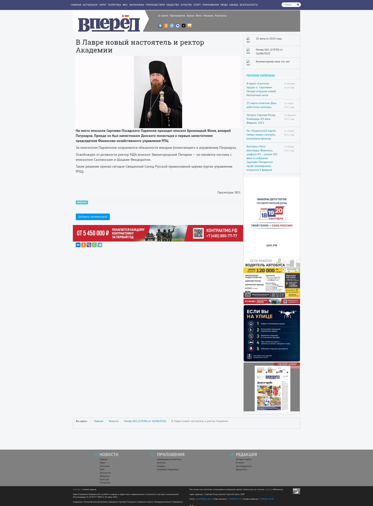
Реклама (209, 15)
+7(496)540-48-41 (234, 499)
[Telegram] (100, 244)
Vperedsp (76, 489)
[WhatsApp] (94, 244)
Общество (172, 4)
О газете (163, 15)
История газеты (243, 459)
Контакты (221, 15)
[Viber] (89, 244)
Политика (114, 4)
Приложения (177, 15)
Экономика (136, 4)
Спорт (197, 4)
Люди (224, 4)
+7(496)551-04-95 (266, 499)
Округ (102, 4)
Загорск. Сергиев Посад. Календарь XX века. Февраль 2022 (261, 118)
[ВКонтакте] (78, 244)
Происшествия (155, 4)
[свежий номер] (272, 386)
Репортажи (105, 482)
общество (82, 202)
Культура (186, 4)
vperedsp (268, 489)
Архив (190, 15)
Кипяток (161, 462)
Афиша (233, 4)
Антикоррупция (244, 466)
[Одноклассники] (83, 244)
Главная (76, 4)
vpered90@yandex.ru (204, 499)
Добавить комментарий (92, 216)
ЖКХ (125, 4)
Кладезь (161, 466)
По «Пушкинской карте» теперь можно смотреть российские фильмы (261, 134)
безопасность (249, 4)
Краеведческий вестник (169, 459)
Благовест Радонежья (168, 469)
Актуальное (90, 4)
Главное (103, 459)
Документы (241, 469)
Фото (199, 15)
